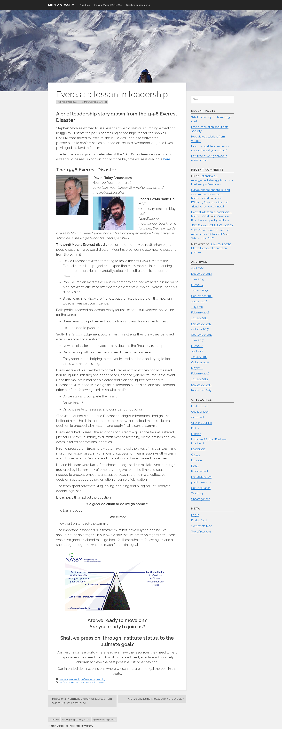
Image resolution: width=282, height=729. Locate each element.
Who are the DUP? (203, 238)
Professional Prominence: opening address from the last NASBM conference (81, 701)
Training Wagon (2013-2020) (108, 5)
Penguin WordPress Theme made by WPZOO (70, 726)
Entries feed (199, 520)
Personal (196, 460)
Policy (195, 465)
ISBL (83, 682)
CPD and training (201, 422)
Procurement (199, 471)
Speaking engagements (138, 5)
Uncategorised (200, 499)
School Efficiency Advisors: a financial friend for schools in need (209, 202)
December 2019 (201, 273)
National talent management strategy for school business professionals (212, 180)
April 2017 (197, 351)
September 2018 (201, 295)
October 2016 (200, 362)
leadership (91, 682)
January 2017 (199, 356)
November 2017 (201, 323)
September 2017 (201, 334)
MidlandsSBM (61, 5)
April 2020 (197, 268)
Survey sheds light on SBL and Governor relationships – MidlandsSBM (210, 194)
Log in (195, 514)
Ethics (195, 428)
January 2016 (199, 379)
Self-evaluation (88, 679)
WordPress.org (201, 531)
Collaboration (200, 411)
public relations (201, 482)
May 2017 (197, 345)
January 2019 (199, 290)
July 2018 (197, 307)
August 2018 (199, 301)
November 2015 (201, 390)
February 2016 (200, 373)
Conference (64, 682)
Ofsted (195, 454)
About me (85, 5)
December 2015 (201, 384)
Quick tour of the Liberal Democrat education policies (211, 248)
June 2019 (197, 279)
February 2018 (200, 312)
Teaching (100, 679)
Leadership (74, 679)
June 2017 (197, 340)
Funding (196, 433)
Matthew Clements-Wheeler (94, 102)
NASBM (100, 682)
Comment (63, 679)
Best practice (199, 406)
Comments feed (201, 526)
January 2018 (199, 318)
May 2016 (197, 368)
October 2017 (200, 329)
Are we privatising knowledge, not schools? (156, 698)
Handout (75, 682)
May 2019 (197, 284)
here (166, 159)
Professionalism (201, 476)
